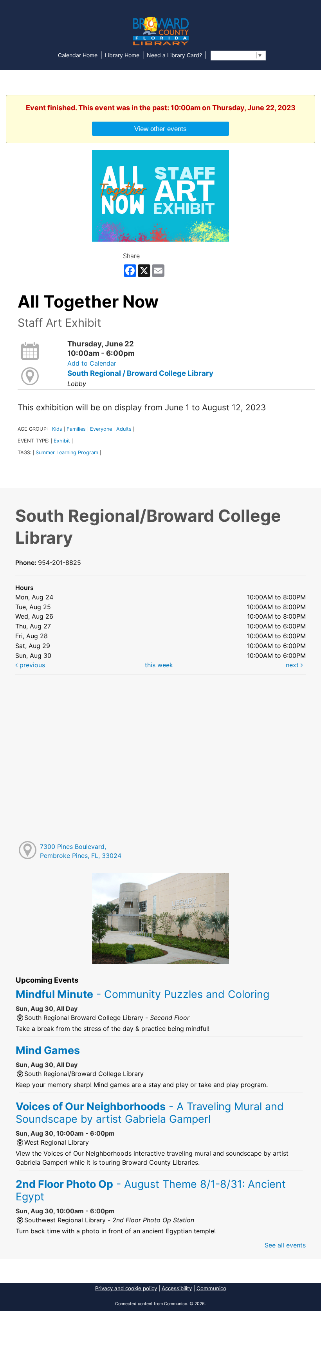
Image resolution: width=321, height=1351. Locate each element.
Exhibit (62, 441)
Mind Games (48, 1050)
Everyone (101, 429)
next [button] (293, 665)
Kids (57, 429)
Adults (124, 429)
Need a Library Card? (174, 55)
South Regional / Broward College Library (140, 373)
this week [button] (159, 665)
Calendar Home (77, 55)
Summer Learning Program (67, 452)
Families (76, 429)
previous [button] (31, 665)
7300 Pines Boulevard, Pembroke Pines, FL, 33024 (80, 851)
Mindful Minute (142, 994)
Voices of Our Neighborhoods (150, 1112)
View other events (160, 129)
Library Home (122, 55)
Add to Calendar (91, 363)
